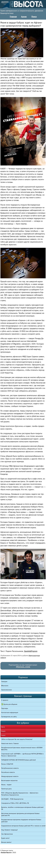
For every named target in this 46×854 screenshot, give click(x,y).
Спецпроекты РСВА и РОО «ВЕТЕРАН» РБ (15, 803)
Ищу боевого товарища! (9, 830)
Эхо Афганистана (7, 834)
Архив (24, 16)
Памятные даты (6, 789)
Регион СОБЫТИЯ (7, 764)
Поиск (34, 16)
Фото (3, 727)
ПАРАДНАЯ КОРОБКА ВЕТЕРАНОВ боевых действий (18, 760)
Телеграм (4, 681)
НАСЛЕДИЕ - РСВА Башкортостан (12, 799)
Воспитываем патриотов (9, 780)
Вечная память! (6, 842)
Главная (13, 16)
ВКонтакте (4, 685)
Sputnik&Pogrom (30, 651)
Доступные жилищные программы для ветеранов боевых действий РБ (20, 814)
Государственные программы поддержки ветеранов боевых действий (21, 820)
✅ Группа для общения (9, 704)
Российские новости (8, 772)
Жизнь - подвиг (6, 784)
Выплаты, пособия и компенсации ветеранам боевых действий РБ (22, 808)
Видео (3, 731)
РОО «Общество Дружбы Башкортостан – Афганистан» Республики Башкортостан (19, 794)
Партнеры (4, 708)
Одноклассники (6, 690)
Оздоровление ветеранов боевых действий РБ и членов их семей (23, 826)
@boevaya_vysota (23, 667)
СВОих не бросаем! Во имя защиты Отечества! (16, 739)
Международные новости (9, 776)
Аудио (3, 735)
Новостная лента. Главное (10, 743)
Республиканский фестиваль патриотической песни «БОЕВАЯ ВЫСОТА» (21, 748)
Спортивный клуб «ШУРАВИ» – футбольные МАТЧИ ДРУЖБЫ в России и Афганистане (22, 755)
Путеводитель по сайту (9, 716)
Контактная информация (9, 712)
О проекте (4, 700)
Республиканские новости (10, 768)
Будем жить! (5, 838)
